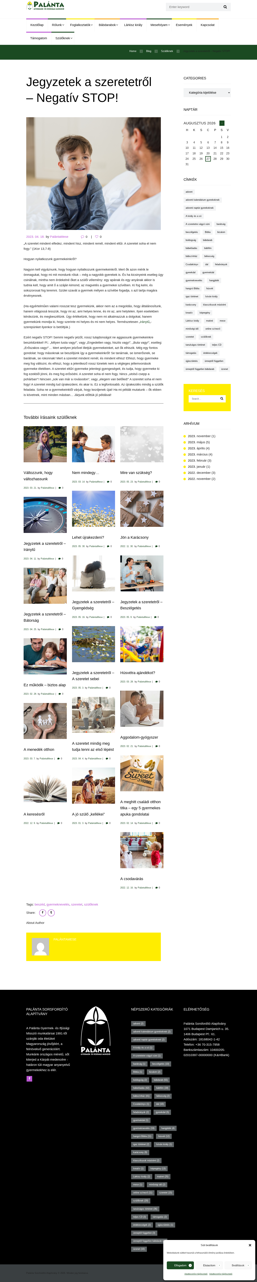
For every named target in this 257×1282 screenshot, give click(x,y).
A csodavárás (131, 879)
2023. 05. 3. (78, 687)
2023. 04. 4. (78, 758)
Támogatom (38, 38)
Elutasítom (209, 1265)
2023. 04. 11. (30, 558)
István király (211, 296)
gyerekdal (190, 272)
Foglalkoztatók (80, 25)
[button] (250, 1245)
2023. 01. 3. (78, 823)
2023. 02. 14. (127, 823)
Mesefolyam (159, 25)
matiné (209, 320)
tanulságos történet (195, 344)
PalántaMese (59, 236)
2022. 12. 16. (127, 887)
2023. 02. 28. (30, 694)
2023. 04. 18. (35, 236)
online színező (212, 328)
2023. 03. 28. (127, 681)
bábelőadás (191, 248)
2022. (199, 472)
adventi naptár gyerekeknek (200, 208)
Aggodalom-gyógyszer (139, 737)
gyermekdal (208, 272)
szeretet (76, 904)
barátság (221, 224)
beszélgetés (192, 232)
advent (189, 191)
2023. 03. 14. (78, 481)
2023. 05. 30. (78, 546)
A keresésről (34, 814)
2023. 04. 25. (30, 629)
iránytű (144, 322)
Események (184, 25)
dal (206, 264)
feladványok (221, 264)
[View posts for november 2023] (221, 123)
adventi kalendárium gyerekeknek (203, 200)
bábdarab (207, 240)
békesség (209, 256)
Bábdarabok (107, 25)
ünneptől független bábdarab (200, 369)
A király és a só (193, 216)
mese (222, 320)
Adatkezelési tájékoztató (196, 1274)
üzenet (224, 369)
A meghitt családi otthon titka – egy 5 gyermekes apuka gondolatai (140, 808)
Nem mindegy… (85, 472)
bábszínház (191, 256)
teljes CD (216, 344)
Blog (148, 51)
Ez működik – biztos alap (45, 685)
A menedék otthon (39, 749)
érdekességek (210, 353)
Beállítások (238, 1265)
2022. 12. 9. (30, 823)
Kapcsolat (208, 25)
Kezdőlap (37, 25)
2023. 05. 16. (78, 617)
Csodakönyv (192, 264)
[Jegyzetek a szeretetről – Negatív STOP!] (93, 173)
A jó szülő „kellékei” (88, 814)
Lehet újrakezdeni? (88, 537)
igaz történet (192, 296)
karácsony (191, 304)
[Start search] (224, 7)
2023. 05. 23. (127, 481)
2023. (199, 436)
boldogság (191, 240)
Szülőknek (62, 38)
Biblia (207, 232)
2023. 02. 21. (127, 746)
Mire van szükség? (136, 472)
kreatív (189, 312)
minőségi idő (192, 328)
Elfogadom (180, 1265)
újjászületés (192, 361)
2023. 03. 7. (30, 758)
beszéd (40, 904)
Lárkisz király (133, 25)
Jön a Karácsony (134, 537)
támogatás (191, 353)
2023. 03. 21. (30, 488)
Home (132, 51)
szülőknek (91, 904)
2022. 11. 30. (126, 546)
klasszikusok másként (214, 304)
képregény (205, 312)
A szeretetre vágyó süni (198, 224)
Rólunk (57, 25)
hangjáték (214, 280)
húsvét (209, 288)
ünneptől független (214, 361)
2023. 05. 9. (126, 617)
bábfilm (208, 248)
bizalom (221, 232)
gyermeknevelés (58, 904)
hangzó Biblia (192, 288)
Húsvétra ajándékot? (137, 673)
